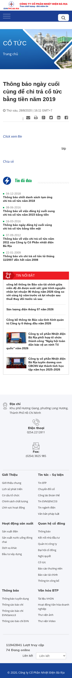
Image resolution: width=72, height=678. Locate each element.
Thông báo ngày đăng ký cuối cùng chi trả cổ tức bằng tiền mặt (27, 226)
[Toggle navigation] (6, 15)
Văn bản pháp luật (48, 514)
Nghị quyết (44, 556)
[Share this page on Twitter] (51, 118)
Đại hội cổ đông (47, 550)
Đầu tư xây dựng (12, 554)
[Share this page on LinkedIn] (58, 118)
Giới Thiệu (10, 475)
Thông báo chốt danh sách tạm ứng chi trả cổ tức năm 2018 (27, 199)
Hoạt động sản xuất (17, 523)
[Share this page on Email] (28, 118)
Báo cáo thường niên (50, 568)
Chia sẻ (8, 161)
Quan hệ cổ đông (51, 523)
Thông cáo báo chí (12, 604)
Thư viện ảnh (45, 615)
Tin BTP (42, 483)
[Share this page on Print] (36, 118)
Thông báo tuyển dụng (15, 598)
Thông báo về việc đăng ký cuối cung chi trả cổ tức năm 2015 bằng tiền (29, 212)
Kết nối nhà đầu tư (49, 537)
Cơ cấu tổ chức (10, 495)
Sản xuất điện (10, 531)
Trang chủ (10, 54)
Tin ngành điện (46, 507)
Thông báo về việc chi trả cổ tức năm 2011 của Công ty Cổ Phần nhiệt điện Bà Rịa (28, 242)
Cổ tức (42, 562)
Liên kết (28, 656)
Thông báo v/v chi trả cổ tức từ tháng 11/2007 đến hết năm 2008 (28, 258)
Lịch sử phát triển (12, 489)
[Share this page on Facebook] (66, 118)
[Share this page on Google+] (43, 118)
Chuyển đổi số (46, 489)
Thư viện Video (47, 621)
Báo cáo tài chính (48, 575)
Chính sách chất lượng (15, 501)
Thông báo (44, 531)
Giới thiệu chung (11, 483)
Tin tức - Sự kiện (51, 475)
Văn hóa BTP (48, 590)
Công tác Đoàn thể (49, 495)
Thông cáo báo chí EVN (15, 621)
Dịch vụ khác (9, 548)
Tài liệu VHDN (46, 598)
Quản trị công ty (47, 544)
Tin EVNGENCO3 (47, 501)
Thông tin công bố (48, 581)
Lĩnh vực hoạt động (13, 507)
